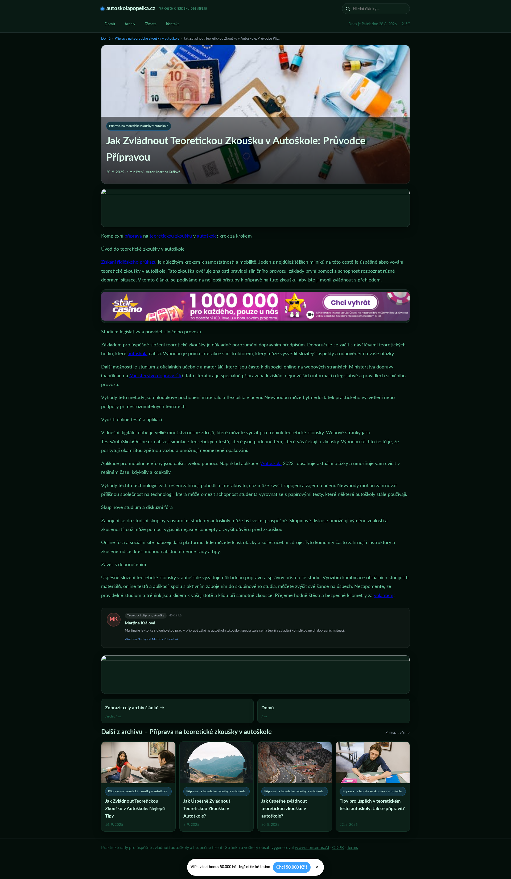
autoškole (207, 236)
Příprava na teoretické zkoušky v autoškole (147, 38)
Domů (110, 24)
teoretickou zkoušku (171, 236)
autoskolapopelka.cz (130, 8)
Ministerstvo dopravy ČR (155, 376)
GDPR (338, 847)
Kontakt (172, 24)
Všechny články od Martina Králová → (151, 639)
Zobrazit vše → (397, 733)
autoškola (137, 353)
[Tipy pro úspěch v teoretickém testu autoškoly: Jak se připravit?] (373, 786)
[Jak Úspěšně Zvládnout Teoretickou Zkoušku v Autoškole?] (217, 786)
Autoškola (271, 463)
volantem (383, 595)
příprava (133, 236)
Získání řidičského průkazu (128, 262)
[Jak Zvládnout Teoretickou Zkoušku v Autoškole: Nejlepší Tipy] (138, 786)
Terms (352, 847)
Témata (150, 24)
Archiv (130, 24)
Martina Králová (140, 623)
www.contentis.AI (312, 847)
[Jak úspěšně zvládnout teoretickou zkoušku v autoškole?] (295, 786)
